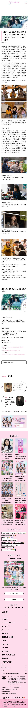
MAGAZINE (5, 658)
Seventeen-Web (5, 411)
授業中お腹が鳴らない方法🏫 (9, 535)
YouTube (4, 648)
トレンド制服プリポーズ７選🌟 (9, 533)
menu (26, 3)
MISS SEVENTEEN (8, 655)
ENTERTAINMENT (15, 411)
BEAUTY (4, 616)
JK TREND (5, 630)
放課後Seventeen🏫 (7, 542)
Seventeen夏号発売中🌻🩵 (8, 550)
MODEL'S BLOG (7, 637)
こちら (5, 706)
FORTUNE (5, 651)
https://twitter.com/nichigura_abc (10, 350)
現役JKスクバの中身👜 (18, 542)
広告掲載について (5, 687)
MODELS (4, 633)
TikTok (4, 641)
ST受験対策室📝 (22, 533)
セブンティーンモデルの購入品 (9, 540)
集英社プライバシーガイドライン (8, 689)
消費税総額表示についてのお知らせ (8, 693)
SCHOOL (4, 619)
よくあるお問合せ (15, 687)
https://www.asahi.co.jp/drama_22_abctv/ (12, 347)
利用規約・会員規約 (5, 691)
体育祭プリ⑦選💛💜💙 (7, 538)
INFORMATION (6, 662)
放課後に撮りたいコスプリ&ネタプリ (10, 545)
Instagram (5, 644)
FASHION (4, 612)
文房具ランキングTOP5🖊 (8, 547)
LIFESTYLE (5, 626)
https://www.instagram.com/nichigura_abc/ (13, 354)
